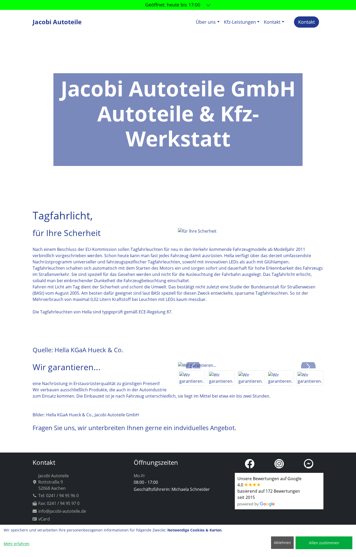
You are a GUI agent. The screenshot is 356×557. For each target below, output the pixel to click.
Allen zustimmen (324, 542)
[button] (193, 367)
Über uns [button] (206, 22)
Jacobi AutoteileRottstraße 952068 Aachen (53, 482)
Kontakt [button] (272, 22)
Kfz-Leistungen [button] (240, 22)
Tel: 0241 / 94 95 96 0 (58, 495)
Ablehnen (282, 542)
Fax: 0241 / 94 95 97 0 (58, 503)
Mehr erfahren (16, 543)
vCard (44, 519)
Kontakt (306, 22)
